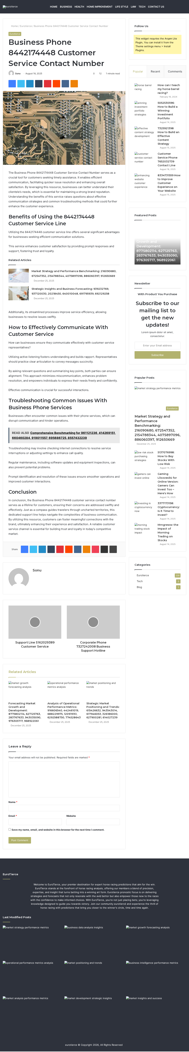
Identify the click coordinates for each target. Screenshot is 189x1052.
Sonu (17, 73)
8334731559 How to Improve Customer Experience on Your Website (169, 183)
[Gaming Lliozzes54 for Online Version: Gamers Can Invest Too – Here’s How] (145, 479)
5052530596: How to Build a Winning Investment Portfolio (168, 110)
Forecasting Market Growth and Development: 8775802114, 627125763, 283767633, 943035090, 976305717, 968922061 (24, 712)
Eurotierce (26, 26)
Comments (175, 71)
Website (71, 815)
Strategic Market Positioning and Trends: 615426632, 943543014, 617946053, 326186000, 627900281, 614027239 (102, 710)
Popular (138, 71)
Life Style (121, 6)
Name (12, 802)
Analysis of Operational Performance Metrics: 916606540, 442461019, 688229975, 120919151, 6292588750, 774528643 (64, 710)
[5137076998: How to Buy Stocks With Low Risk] (145, 457)
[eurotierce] (10, 6)
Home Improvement (100, 6)
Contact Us (156, 6)
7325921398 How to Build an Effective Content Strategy (168, 136)
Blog (139, 587)
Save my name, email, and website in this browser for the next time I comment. (58, 829)
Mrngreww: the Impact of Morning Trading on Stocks (168, 532)
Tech (142, 6)
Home (53, 6)
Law (133, 6)
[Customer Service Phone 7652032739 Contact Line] (145, 159)
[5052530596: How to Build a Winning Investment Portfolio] (145, 108)
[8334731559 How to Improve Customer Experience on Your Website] (145, 181)
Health (79, 6)
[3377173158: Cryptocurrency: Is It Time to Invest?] (145, 508)
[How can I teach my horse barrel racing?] (145, 90)
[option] (158, 244)
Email (12, 815)
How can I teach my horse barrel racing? (169, 89)
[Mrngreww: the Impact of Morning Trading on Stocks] (145, 530)
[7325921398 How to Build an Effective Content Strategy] (145, 133)
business (66, 6)
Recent (155, 71)
